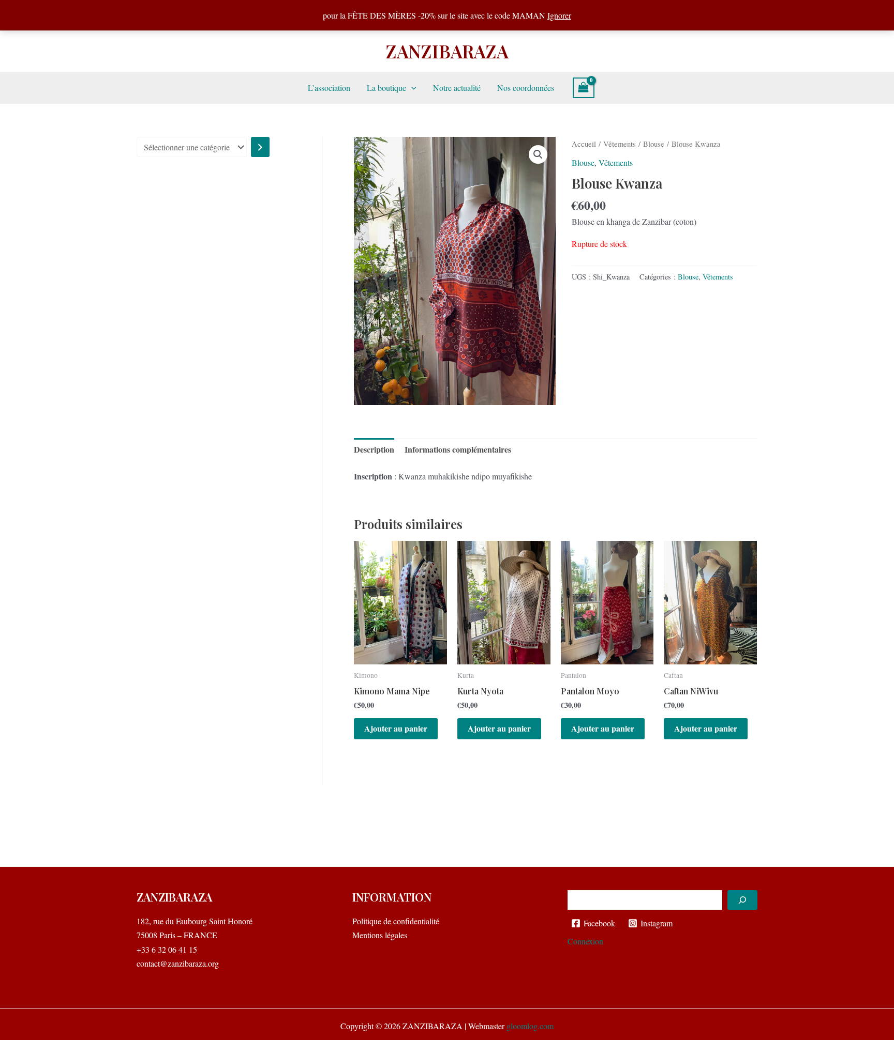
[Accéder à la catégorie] (260, 147)
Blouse (653, 143)
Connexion (585, 941)
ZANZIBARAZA (447, 51)
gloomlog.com (530, 1025)
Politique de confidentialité (395, 920)
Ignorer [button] (559, 15)
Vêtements (619, 143)
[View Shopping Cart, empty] (583, 87)
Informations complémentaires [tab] (458, 449)
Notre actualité (457, 87)
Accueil (584, 143)
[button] (411, 87)
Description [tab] (374, 449)
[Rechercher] (742, 900)
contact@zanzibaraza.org (178, 963)
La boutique (386, 87)
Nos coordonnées (525, 87)
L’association (329, 87)
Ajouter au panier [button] (395, 728)
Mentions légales (379, 934)
